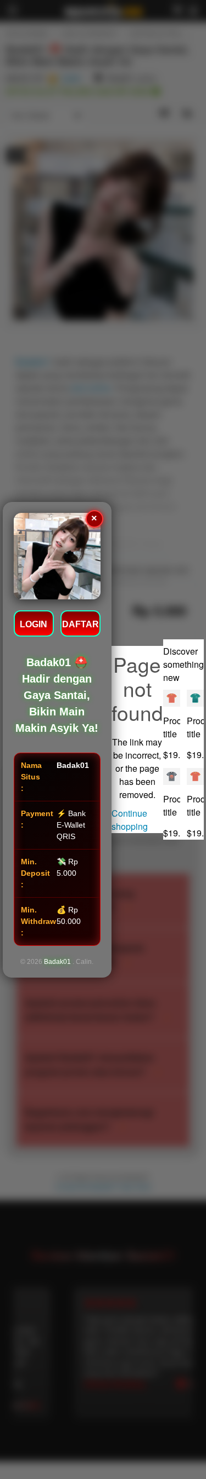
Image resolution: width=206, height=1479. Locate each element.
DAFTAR (80, 624)
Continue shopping (130, 820)
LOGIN (33, 624)
